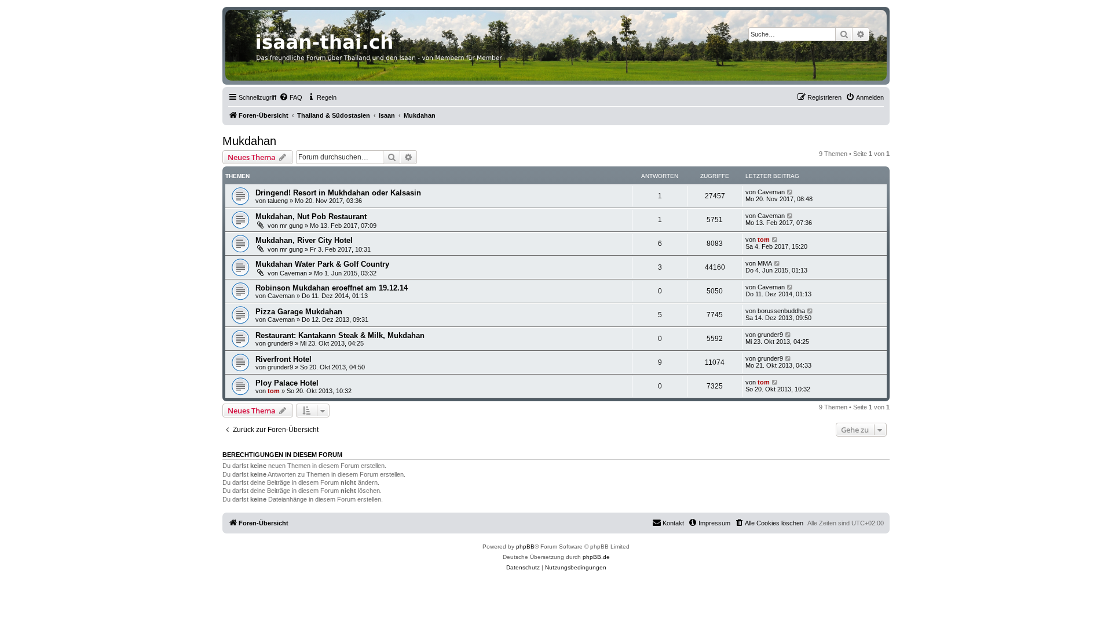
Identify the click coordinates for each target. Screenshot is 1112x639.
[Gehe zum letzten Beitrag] (790, 191)
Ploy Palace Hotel (287, 383)
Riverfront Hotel (283, 359)
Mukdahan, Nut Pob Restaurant (311, 216)
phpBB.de (596, 557)
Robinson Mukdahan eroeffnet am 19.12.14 (331, 288)
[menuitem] (290, 97)
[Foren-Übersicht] (556, 45)
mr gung (291, 225)
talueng (278, 200)
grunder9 (280, 343)
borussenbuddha (781, 310)
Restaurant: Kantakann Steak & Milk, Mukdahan (340, 335)
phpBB (525, 546)
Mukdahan (249, 141)
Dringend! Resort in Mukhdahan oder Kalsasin (338, 192)
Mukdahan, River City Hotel (304, 240)
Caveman (771, 191)
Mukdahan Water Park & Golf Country (322, 264)
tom (764, 239)
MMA (765, 263)
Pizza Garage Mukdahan (298, 311)
